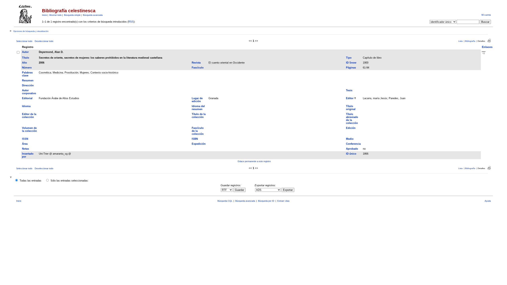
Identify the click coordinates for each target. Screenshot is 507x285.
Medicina (58, 72)
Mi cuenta (486, 15)
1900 (365, 62)
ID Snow (351, 62)
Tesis (349, 90)
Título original (350, 108)
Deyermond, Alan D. (51, 51)
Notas (25, 148)
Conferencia (353, 143)
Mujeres (84, 72)
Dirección (28, 85)
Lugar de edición (197, 100)
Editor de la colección (29, 116)
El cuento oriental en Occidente (227, 62)
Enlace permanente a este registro (254, 161)
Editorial (27, 98)
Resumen (27, 80)
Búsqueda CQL (224, 201)
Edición (350, 127)
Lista (460, 41)
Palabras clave (27, 74)
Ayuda (488, 201)
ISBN (195, 138)
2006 (41, 62)
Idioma (26, 106)
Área (25, 143)
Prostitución (71, 72)
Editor (350, 98)
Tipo (349, 57)
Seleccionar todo (24, 41)
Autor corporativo (29, 92)
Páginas (351, 67)
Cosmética (45, 72)
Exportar (288, 189)
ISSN (25, 138)
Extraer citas (283, 201)
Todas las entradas (30, 180)
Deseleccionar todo (44, 41)
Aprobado (352, 148)
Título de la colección (199, 116)
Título (25, 57)
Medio (350, 138)
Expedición (199, 143)
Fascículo (198, 67)
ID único (351, 153)
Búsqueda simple (72, 15)
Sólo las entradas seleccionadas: (70, 180)
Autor (25, 51)
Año (24, 62)
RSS (131, 21)
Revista (196, 62)
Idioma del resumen (198, 108)
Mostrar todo (55, 15)
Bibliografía (470, 41)
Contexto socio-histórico (104, 72)
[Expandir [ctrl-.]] (11, 178)
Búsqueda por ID (266, 201)
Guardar (239, 189)
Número (27, 67)
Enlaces (487, 46)
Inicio (44, 15)
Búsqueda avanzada (93, 15)
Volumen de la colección (29, 129)
